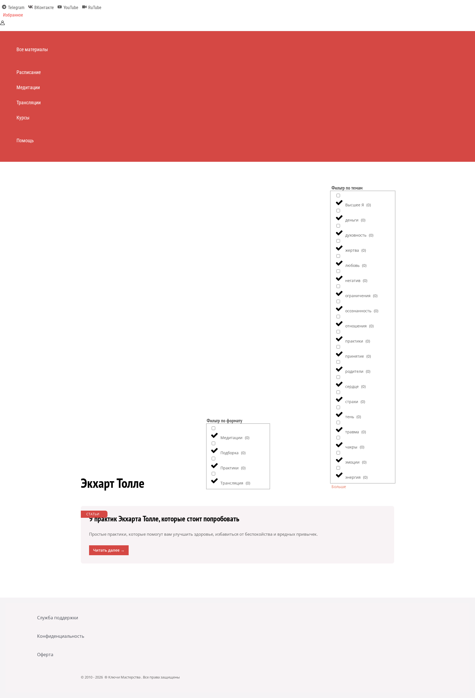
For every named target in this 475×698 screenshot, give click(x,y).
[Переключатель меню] (34, 61)
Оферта (45, 655)
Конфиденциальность (60, 636)
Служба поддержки (57, 618)
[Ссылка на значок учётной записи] (2, 23)
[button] (13, 15)
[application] (50, 49)
